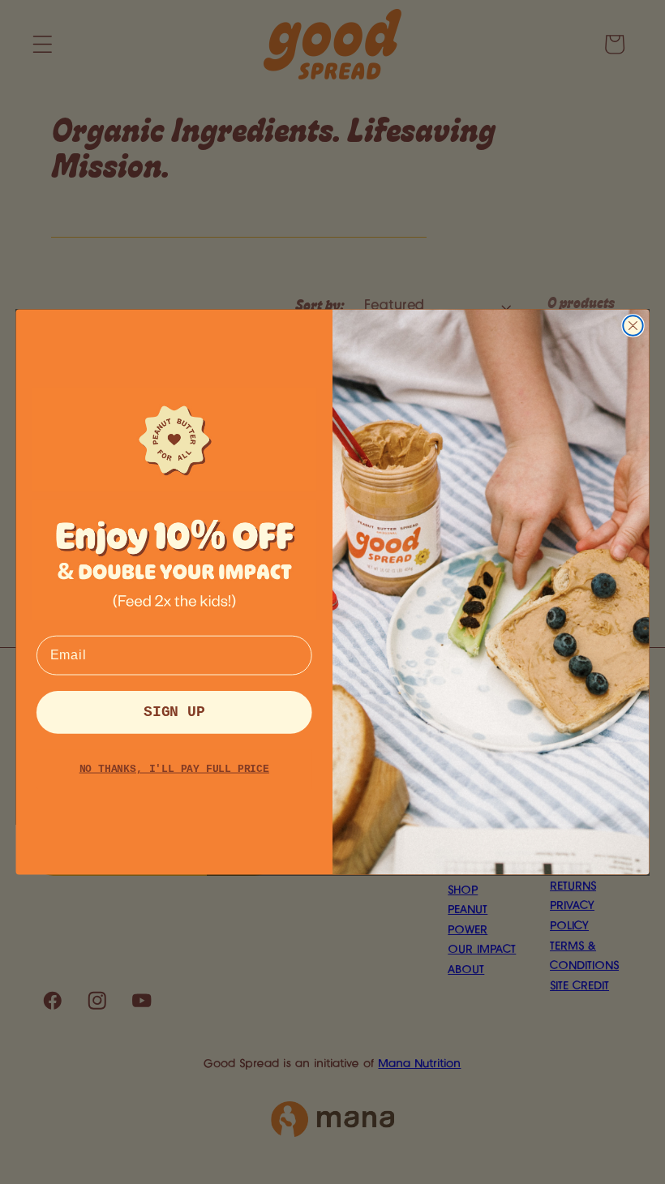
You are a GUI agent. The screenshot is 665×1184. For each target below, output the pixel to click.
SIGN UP (174, 712)
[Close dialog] (632, 325)
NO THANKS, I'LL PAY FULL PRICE (174, 769)
